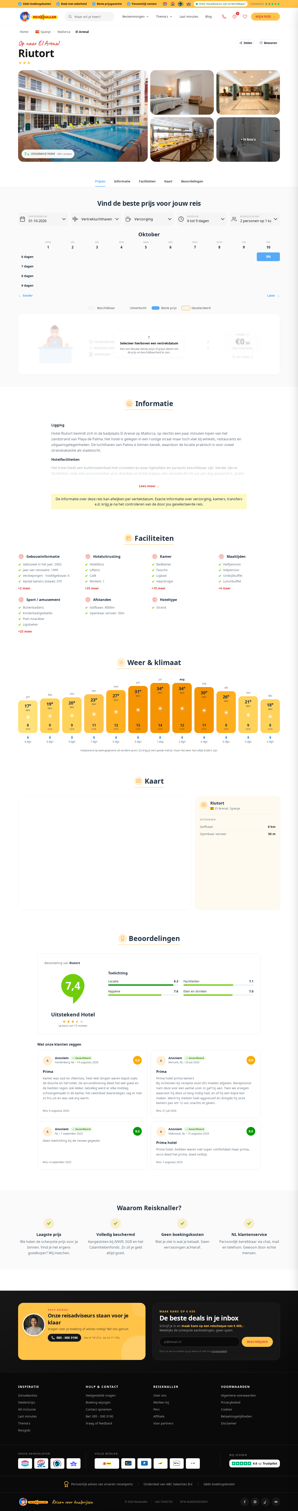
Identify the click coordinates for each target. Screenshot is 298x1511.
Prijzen (100, 181)
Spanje (46, 32)
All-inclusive (27, 1409)
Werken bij (161, 1402)
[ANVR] (165, 4)
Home (24, 32)
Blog (208, 16)
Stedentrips (26, 1402)
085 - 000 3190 (67, 1338)
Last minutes (189, 16)
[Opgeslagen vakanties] (245, 16)
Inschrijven (257, 1342)
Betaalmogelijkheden (236, 1416)
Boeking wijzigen (98, 1402)
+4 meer (224, 588)
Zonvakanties (27, 1395)
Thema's (162, 16)
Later (273, 295)
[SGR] (172, 4)
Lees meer (149, 486)
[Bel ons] (224, 16)
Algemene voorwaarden (238, 1395)
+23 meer (25, 631)
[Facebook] (244, 1502)
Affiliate (158, 1416)
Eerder (25, 295)
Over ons (159, 1395)
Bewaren (270, 43)
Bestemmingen (133, 16)
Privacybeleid (230, 1402)
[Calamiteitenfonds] (180, 4)
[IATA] (188, 4)
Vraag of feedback (99, 1423)
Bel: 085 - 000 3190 (99, 1416)
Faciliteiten (147, 181)
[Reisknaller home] (38, 16)
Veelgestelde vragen (101, 1395)
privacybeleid (219, 1351)
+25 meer (92, 588)
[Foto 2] (182, 92)
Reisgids (24, 1430)
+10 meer (159, 588)
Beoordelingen (192, 181)
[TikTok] (265, 1502)
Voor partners (163, 1423)
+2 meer (24, 588)
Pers (156, 1409)
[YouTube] (276, 1502)
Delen (248, 43)
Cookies (226, 1409)
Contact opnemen (99, 1409)
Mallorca (64, 32)
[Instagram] (255, 1502)
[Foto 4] (182, 139)
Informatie (122, 181)
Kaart (168, 181)
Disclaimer (228, 1423)
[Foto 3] (248, 92)
